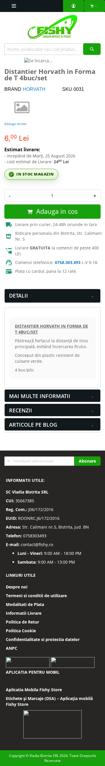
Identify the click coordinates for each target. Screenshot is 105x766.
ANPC (11, 648)
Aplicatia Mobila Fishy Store (34, 689)
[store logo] (52, 29)
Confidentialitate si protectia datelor (43, 639)
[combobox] (52, 49)
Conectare (73, 6)
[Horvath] (21, 107)
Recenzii (20, 410)
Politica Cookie (21, 630)
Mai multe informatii (39, 395)
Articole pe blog (33, 424)
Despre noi (16, 587)
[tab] (52, 296)
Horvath (34, 89)
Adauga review (15, 123)
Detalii (18, 295)
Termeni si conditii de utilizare (36, 595)
